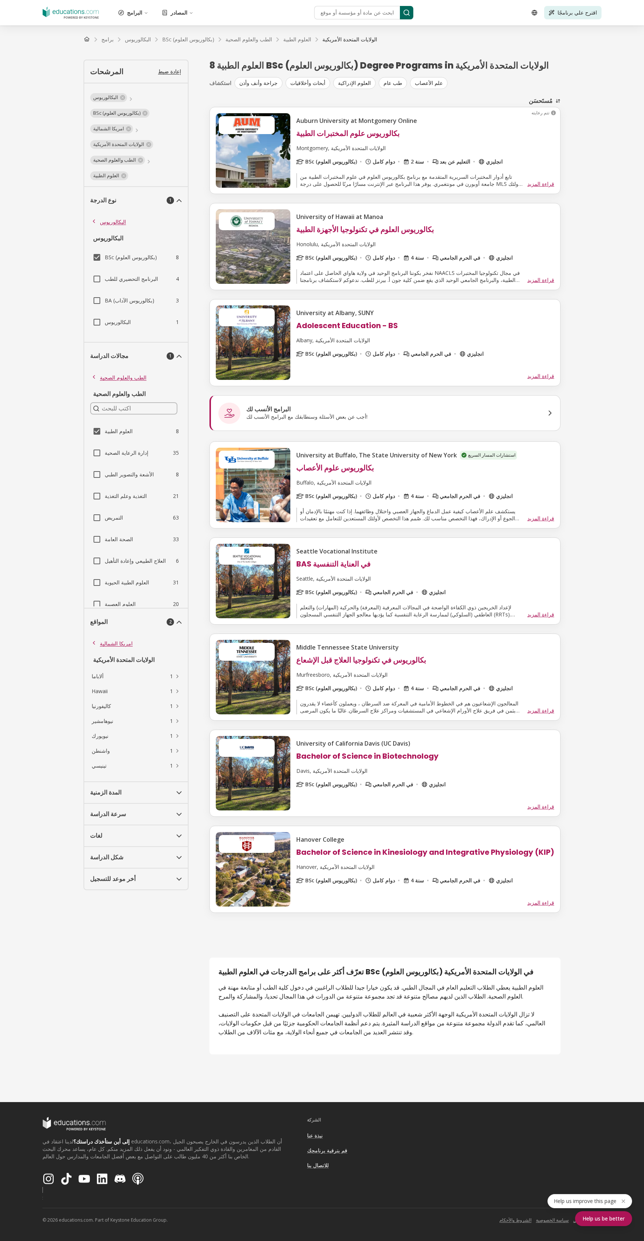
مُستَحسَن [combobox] (541, 100)
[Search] (406, 12)
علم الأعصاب (429, 82)
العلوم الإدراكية (354, 82)
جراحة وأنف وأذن (258, 82)
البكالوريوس (113, 221)
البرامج (134, 12)
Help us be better (604, 1218)
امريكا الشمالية (116, 643)
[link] (349, 39)
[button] (108, 97)
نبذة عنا (315, 1135)
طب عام (392, 82)
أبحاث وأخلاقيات (307, 82)
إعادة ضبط (169, 71)
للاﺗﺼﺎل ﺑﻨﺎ (318, 1165)
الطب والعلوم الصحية (123, 377)
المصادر (179, 12)
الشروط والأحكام (515, 1220)
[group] (397, 83)
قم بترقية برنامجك (327, 1150)
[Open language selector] (534, 12)
